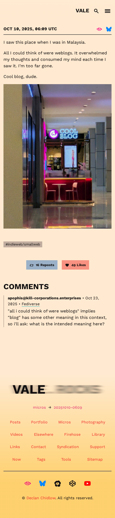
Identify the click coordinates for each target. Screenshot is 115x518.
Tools (66, 459)
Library (98, 434)
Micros (64, 422)
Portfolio (39, 422)
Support (97, 447)
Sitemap (95, 459)
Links (15, 447)
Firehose (72, 434)
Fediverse (31, 304)
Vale (82, 11)
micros (39, 407)
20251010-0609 (68, 407)
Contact (38, 447)
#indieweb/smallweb (23, 244)
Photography (93, 422)
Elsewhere (43, 434)
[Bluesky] (109, 29)
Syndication (68, 447)
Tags (41, 459)
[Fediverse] (99, 29)
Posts (15, 422)
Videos (16, 434)
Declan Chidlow (40, 498)
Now (16, 459)
